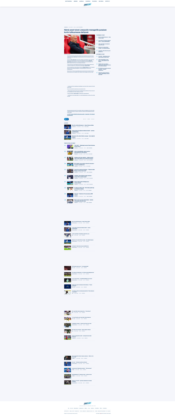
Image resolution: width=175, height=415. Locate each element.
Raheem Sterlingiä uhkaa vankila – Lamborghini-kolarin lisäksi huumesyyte (81, 336)
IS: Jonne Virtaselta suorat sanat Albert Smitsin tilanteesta (81, 317)
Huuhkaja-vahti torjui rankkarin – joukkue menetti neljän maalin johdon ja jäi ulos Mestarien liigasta (83, 158)
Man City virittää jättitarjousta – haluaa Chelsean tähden (83, 125)
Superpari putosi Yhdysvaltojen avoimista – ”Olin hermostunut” (82, 368)
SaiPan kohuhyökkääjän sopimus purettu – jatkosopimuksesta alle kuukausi (82, 152)
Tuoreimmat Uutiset (100, 35)
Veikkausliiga (81, 408)
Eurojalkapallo (76, 408)
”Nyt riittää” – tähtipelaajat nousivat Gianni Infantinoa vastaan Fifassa (84, 146)
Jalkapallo (81, 1)
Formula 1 (85, 408)
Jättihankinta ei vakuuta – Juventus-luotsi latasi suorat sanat (81, 323)
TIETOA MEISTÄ (98, 413)
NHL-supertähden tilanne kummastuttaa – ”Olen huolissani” (81, 311)
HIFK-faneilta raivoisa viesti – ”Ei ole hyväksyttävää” (80, 266)
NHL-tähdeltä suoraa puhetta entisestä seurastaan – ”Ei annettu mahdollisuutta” (84, 164)
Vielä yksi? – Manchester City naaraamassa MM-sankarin (83, 194)
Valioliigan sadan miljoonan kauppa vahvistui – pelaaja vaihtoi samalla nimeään (83, 176)
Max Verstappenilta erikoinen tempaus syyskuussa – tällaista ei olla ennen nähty (82, 356)
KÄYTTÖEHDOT (109, 413)
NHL (68, 408)
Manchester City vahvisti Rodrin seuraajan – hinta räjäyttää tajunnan (83, 136)
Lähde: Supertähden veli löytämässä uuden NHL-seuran (80, 233)
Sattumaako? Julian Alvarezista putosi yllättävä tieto (80, 246)
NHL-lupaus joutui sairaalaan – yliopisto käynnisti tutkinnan (81, 329)
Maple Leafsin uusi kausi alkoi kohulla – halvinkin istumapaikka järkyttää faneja (83, 200)
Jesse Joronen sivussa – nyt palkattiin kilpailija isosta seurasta (82, 278)
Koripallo (92, 408)
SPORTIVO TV (107, 1)
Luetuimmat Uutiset (100, 54)
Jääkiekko (75, 1)
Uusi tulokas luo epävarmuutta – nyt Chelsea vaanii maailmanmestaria (83, 272)
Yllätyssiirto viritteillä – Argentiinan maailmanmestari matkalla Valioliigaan (82, 381)
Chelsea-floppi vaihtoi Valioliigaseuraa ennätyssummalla (81, 182)
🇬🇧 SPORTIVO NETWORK (103, 413)
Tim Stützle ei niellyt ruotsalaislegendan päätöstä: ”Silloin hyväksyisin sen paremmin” (83, 291)
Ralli (89, 408)
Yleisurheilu (87, 1)
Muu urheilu (101, 1)
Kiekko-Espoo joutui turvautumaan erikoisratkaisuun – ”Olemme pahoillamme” (82, 285)
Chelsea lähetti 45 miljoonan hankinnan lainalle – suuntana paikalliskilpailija (83, 131)
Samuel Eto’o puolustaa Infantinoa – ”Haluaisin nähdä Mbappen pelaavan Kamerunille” (84, 170)
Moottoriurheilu (68, 1)
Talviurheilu (94, 1)
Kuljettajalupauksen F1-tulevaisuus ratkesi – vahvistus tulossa (82, 374)
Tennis (101, 408)
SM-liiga (71, 408)
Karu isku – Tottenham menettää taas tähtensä (79, 362)
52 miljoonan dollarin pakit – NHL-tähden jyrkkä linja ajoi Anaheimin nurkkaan (84, 188)
